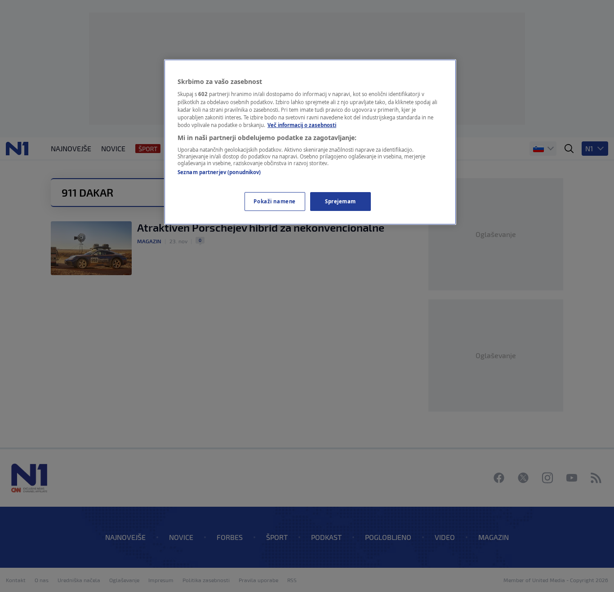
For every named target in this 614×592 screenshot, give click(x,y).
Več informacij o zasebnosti (301, 125)
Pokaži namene (274, 201)
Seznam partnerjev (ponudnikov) (219, 172)
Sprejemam (340, 201)
